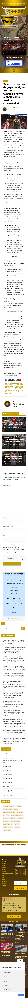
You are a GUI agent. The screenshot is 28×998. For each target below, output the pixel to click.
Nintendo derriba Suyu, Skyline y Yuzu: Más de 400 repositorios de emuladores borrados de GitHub (13, 693)
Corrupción (18, 806)
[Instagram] (20, 870)
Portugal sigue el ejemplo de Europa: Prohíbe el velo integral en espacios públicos (14, 732)
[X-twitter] (24, 870)
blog (4, 754)
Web (4, 535)
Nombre (6, 517)
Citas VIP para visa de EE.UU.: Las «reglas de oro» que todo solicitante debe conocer (13, 667)
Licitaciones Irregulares (9, 818)
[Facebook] (16, 870)
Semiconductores (7, 827)
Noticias (5, 758)
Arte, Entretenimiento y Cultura (12, 760)
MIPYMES (5, 821)
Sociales (5, 791)
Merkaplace (4, 881)
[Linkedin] (20, 873)
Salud (4, 787)
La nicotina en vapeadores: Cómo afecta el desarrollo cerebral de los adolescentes (13, 675)
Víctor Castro (6, 830)
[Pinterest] (22, 11)
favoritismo (20, 812)
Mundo (5, 778)
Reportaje (17, 824)
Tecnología (6, 795)
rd (12, 824)
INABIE (7, 815)
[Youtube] (16, 873)
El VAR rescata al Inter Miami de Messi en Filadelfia (14, 442)
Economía (6, 774)
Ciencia (5, 766)
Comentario (7, 485)
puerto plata (6, 824)
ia (3, 815)
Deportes (6, 420)
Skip (16, 994)
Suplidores (17, 827)
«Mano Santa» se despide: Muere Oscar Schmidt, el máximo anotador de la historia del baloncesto (9, 388)
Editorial (16, 809)
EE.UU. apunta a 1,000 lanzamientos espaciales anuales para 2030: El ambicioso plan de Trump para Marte (20, 935)
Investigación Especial (17, 815)
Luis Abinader (20, 818)
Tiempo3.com (16, 618)
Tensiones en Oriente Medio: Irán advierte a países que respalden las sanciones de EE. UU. (13, 712)
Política (5, 782)
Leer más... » (3, 940)
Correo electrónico (9, 526)
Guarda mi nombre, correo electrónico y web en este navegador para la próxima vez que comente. (14, 549)
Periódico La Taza (16, 108)
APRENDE (4, 883)
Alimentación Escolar (8, 806)
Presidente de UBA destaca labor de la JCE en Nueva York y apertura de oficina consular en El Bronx (14, 739)
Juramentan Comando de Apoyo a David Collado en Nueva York (7, 935)
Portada (4, 861)
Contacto (4, 885)
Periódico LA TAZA (15, 821)
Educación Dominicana (9, 812)
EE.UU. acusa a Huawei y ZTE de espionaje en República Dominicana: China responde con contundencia (14, 658)
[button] (14, 70)
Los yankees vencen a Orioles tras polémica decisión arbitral (14, 459)
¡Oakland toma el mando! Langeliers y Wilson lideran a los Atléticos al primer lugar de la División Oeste (18, 388)
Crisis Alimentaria (7, 809)
